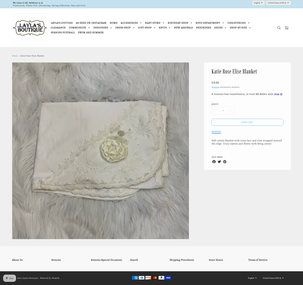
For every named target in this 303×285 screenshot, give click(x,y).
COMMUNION (77, 27)
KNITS (163, 27)
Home (15, 55)
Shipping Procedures (182, 260)
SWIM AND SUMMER (91, 32)
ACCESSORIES (129, 23)
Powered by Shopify (49, 278)
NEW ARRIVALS (183, 27)
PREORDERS (203, 27)
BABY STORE (153, 23)
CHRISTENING (237, 23)
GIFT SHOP (145, 27)
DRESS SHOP (123, 27)
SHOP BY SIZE (238, 27)
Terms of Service (257, 260)
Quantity (215, 104)
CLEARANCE (58, 27)
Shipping (216, 87)
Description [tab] (216, 131)
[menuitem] (61, 23)
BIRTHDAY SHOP (178, 23)
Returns (56, 260)
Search (134, 260)
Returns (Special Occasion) (106, 260)
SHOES (218, 27)
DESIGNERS (100, 27)
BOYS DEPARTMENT (208, 23)
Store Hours (216, 260)
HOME (114, 23)
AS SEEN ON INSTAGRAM (91, 23)
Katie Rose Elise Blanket (32, 55)
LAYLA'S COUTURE (62, 23)
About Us (17, 260)
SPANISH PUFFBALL (63, 32)
